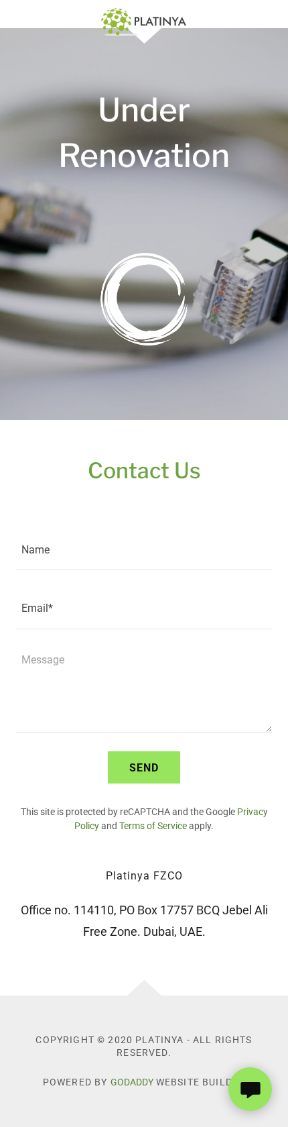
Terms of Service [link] (153, 825)
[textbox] (144, 549)
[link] (143, 14)
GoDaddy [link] (132, 1082)
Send (144, 767)
